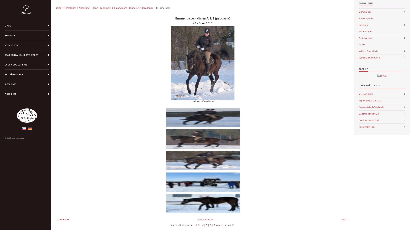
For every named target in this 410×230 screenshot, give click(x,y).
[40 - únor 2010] (203, 160)
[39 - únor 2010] (203, 139)
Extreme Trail (365, 11)
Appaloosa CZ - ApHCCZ (370, 100)
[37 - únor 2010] (203, 117)
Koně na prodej (366, 18)
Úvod (8, 25)
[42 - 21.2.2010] (203, 203)
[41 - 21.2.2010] (203, 182)
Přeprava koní (365, 31)
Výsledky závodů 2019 (369, 57)
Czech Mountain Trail (369, 120)
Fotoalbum (70, 7)
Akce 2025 (10, 84)
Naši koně (84, 7)
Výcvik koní (12, 45)
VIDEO (362, 44)
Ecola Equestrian (16, 64)
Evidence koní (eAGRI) (369, 113)
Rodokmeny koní (367, 126)
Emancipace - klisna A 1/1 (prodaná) (133, 7)
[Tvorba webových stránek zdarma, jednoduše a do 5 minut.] (23, 138)
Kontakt (10, 35)
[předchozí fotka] (61, 63)
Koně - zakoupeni (102, 7)
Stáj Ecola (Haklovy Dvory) (22, 55)
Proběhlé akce (14, 74)
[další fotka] (344, 63)
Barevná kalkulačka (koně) (371, 107)
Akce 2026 (10, 93)
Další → (345, 219)
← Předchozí (63, 219)
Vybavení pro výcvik (368, 51)
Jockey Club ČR (366, 94)
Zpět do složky (205, 219)
